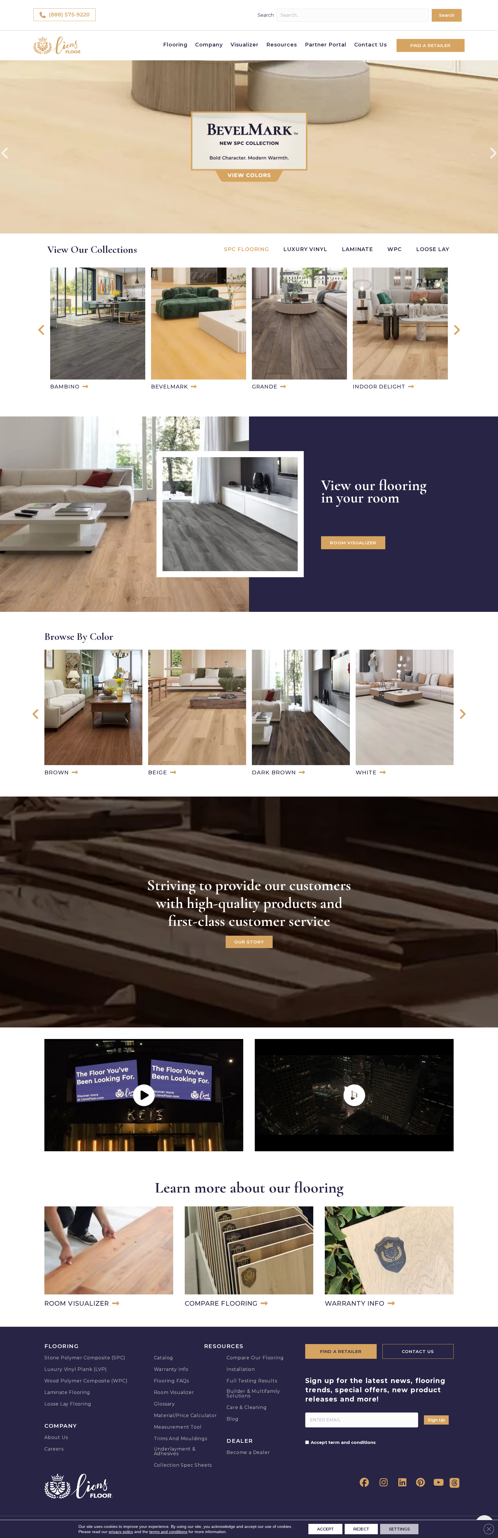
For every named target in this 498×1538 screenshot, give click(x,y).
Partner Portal (325, 45)
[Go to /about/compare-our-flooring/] (249, 1258)
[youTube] (438, 1483)
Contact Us (370, 45)
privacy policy (121, 1531)
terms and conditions (168, 1531)
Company (208, 45)
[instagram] (382, 1483)
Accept (325, 1529)
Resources (281, 45)
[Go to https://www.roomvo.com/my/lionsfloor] (108, 1258)
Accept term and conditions (343, 1442)
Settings (399, 1529)
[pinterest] (419, 1483)
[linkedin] (400, 1483)
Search (266, 15)
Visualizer (245, 45)
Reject (361, 1529)
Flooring (175, 45)
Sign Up (436, 1420)
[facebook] (363, 1483)
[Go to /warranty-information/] (389, 1258)
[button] (447, 15)
